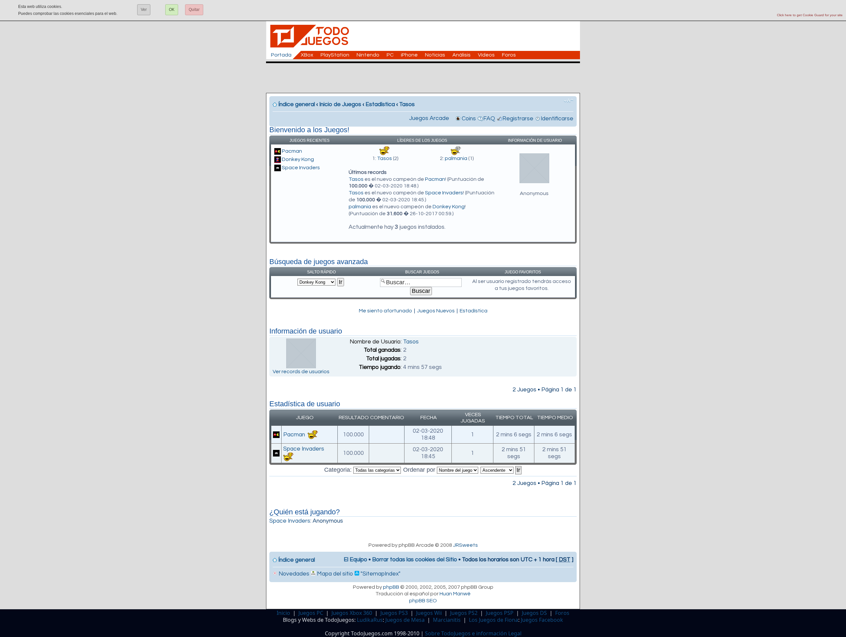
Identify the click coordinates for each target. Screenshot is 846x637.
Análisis (461, 55)
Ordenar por (420, 469)
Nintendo (368, 55)
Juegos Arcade (429, 118)
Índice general (296, 104)
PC (390, 55)
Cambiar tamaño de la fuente (568, 101)
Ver (144, 9)
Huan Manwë (455, 593)
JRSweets (465, 545)
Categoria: (338, 469)
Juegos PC (310, 613)
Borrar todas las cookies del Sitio (414, 560)
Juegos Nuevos (436, 310)
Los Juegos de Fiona (493, 619)
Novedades (293, 574)
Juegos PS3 (394, 613)
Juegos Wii (429, 613)
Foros (509, 55)
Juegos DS (534, 613)
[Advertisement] (426, 78)
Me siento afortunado (385, 310)
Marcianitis (447, 619)
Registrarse (517, 119)
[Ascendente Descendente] (501, 469)
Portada (281, 55)
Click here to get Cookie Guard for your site (810, 15)
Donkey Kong (298, 159)
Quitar (194, 9)
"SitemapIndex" (380, 574)
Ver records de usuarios (301, 371)
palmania (456, 158)
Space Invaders (301, 167)
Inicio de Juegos (340, 104)
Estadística (380, 104)
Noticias (435, 55)
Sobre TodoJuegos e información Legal (473, 633)
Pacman (292, 151)
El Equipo (355, 560)
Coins (469, 119)
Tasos (407, 104)
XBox (307, 55)
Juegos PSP (500, 613)
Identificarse (557, 119)
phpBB (391, 587)
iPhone (409, 55)
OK (171, 9)
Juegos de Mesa (405, 619)
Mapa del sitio (334, 574)
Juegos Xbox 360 (351, 613)
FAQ (489, 119)
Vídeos (486, 55)
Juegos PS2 (464, 613)
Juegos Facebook (542, 619)
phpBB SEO (423, 600)
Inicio (283, 613)
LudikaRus (370, 619)
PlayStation (335, 55)
